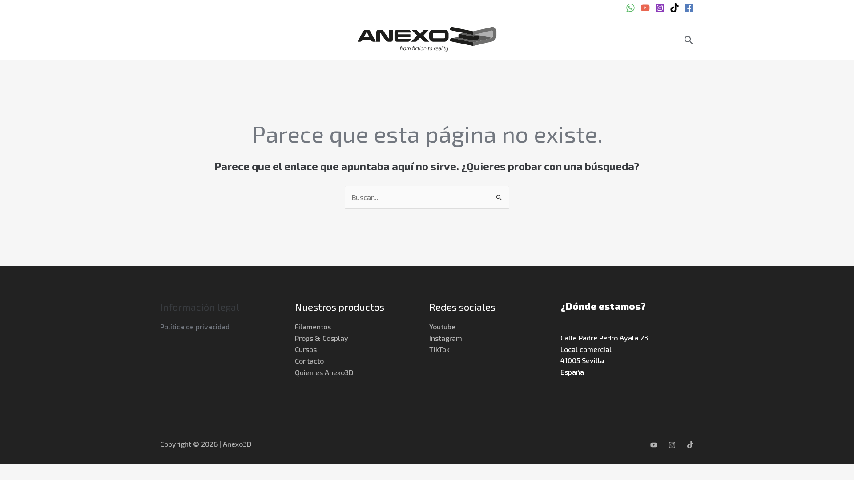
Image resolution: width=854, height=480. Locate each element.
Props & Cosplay (321, 338)
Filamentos (313, 326)
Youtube (442, 326)
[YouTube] (645, 7)
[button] (689, 40)
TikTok (439, 349)
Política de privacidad (195, 326)
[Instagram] (660, 7)
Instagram (445, 338)
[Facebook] (689, 7)
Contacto (309, 360)
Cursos (306, 349)
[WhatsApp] (630, 7)
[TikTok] (674, 7)
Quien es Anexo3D (324, 372)
